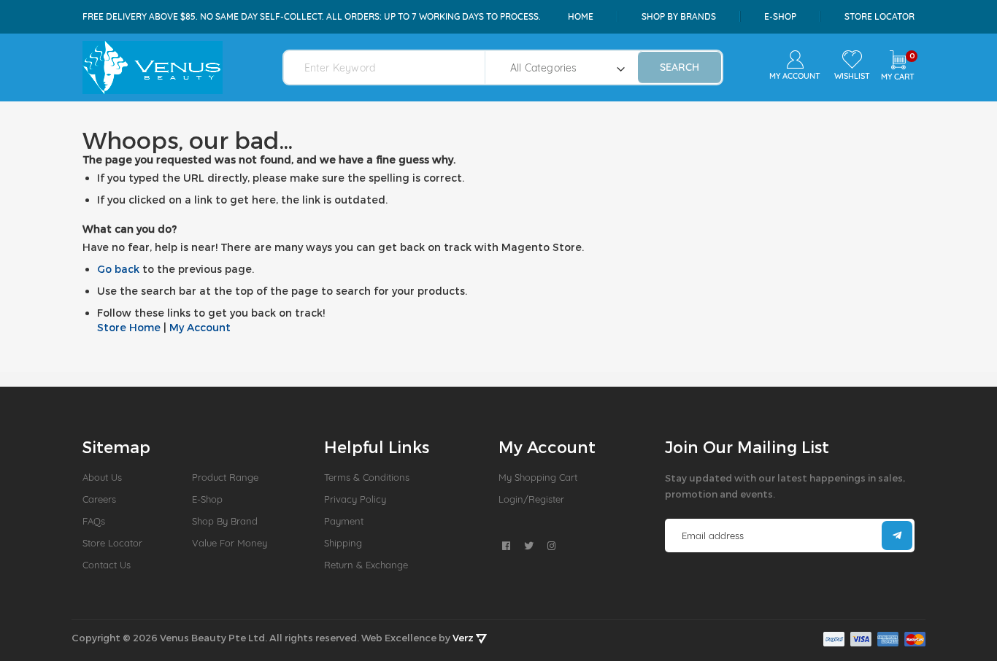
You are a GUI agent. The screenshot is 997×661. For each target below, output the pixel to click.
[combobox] (393, 67)
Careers (99, 499)
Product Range (225, 477)
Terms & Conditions (366, 477)
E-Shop (207, 499)
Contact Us (106, 565)
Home (580, 16)
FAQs (93, 521)
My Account (200, 327)
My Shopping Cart (537, 477)
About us (102, 477)
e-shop (780, 16)
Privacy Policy (355, 499)
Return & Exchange (366, 565)
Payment (343, 521)
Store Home (129, 327)
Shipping (343, 543)
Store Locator (879, 16)
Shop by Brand (225, 521)
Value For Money (229, 543)
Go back (118, 269)
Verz (464, 637)
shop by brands (679, 16)
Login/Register (531, 499)
